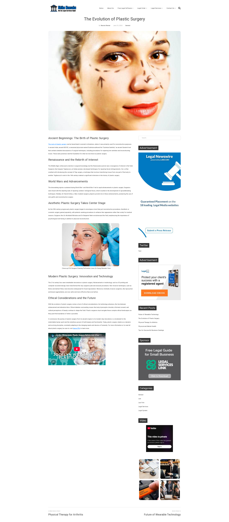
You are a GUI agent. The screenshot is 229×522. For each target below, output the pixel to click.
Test (139, 251)
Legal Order (141, 8)
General (127, 25)
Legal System (142, 410)
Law (139, 399)
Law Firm (141, 402)
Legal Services (156, 8)
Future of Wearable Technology (148, 314)
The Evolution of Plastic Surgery (148, 318)
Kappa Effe (76, 328)
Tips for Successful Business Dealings (151, 330)
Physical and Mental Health (147, 326)
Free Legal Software (125, 8)
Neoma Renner (105, 25)
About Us (110, 8)
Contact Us (170, 8)
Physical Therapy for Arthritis (147, 322)
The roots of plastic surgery (57, 144)
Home (101, 8)
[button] (179, 8)
